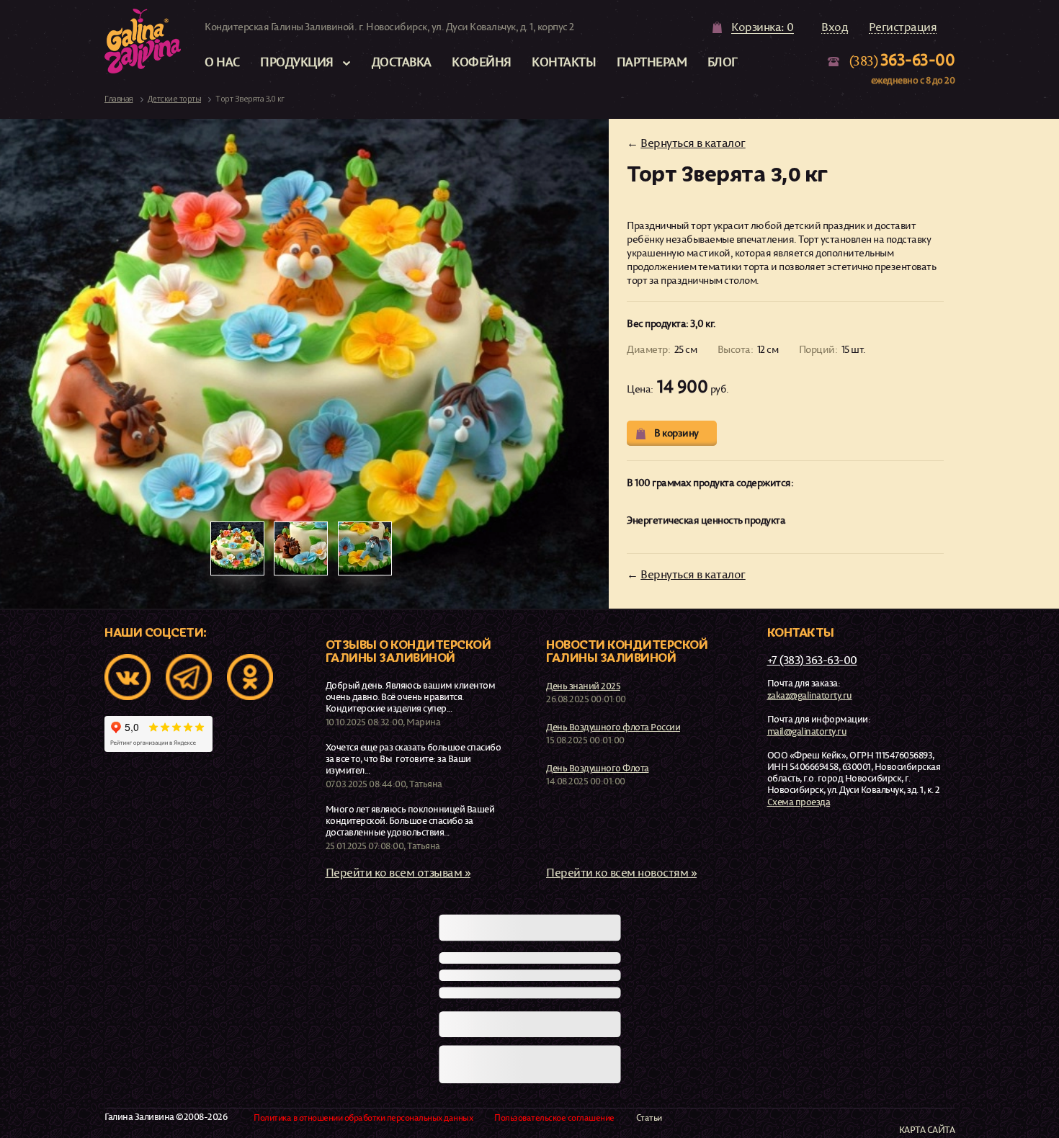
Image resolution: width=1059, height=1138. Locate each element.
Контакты (564, 62)
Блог (722, 62)
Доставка (402, 62)
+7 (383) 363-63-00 (812, 659)
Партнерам (652, 62)
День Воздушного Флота (597, 768)
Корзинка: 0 (762, 27)
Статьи (649, 1118)
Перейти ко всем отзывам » (398, 872)
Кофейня (481, 62)
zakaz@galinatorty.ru (809, 695)
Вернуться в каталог (693, 142)
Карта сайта (927, 1129)
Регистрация (903, 27)
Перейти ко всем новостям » (621, 872)
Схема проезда (799, 801)
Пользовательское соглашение (554, 1118)
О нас (222, 62)
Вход (834, 27)
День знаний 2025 (583, 685)
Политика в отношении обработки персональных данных (363, 1118)
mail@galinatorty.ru (807, 731)
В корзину (676, 432)
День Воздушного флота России (613, 727)
